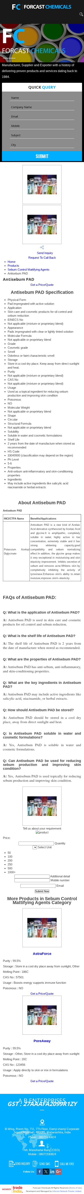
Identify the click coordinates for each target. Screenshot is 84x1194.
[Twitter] (46, 1173)
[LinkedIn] (52, 1173)
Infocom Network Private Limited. (67, 1191)
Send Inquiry (44, 253)
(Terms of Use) (75, 1188)
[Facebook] (40, 1173)
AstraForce (42, 954)
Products (13, 265)
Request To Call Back (42, 257)
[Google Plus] (58, 1173)
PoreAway (42, 1041)
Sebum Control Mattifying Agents (28, 269)
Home (11, 261)
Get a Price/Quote (42, 284)
